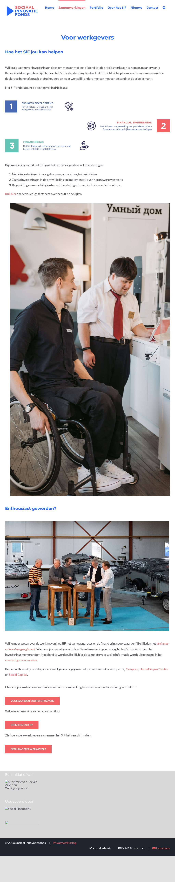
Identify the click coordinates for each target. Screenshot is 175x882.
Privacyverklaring (64, 843)
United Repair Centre (154, 669)
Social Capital (18, 674)
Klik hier (10, 194)
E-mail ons (163, 848)
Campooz (132, 669)
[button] (164, 7)
